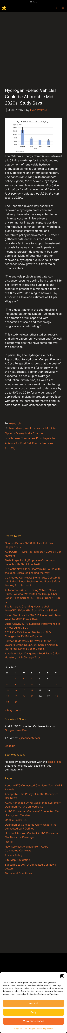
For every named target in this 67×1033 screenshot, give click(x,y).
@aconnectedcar (29, 738)
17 (24, 690)
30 (15, 702)
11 (32, 684)
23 (15, 696)
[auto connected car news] (4, 8)
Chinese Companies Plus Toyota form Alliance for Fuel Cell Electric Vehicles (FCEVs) (31, 443)
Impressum (48, 1028)
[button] (62, 976)
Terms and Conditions (18, 873)
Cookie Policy (20, 1028)
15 (7, 690)
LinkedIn (10, 745)
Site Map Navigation (17, 860)
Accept (33, 1003)
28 (56, 696)
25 (32, 696)
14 (56, 684)
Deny (33, 1012)
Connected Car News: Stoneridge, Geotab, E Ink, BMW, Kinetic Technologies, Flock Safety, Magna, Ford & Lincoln (32, 581)
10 (24, 684)
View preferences (33, 1021)
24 (24, 696)
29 (7, 702)
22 (7, 696)
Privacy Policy (35, 1028)
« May (8, 710)
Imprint (9, 841)
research (15, 423)
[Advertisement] (33, 47)
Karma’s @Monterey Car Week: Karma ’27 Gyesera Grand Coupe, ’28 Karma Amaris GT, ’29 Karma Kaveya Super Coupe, (32, 644)
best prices (54, 761)
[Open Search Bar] (56, 8)
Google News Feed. (17, 730)
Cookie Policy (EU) (16, 820)
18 (32, 690)
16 (15, 690)
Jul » (18, 710)
